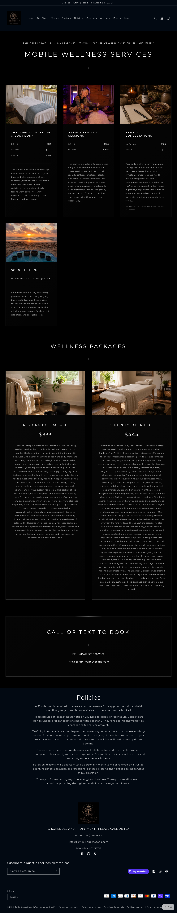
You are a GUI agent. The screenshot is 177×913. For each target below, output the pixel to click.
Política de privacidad (92, 907)
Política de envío (134, 907)
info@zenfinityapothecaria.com (88, 661)
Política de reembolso (68, 907)
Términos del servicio (114, 907)
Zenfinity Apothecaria (25, 907)
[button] (78, 18)
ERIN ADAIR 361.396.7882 (88, 654)
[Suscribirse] (56, 871)
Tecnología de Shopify (45, 907)
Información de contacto (156, 907)
